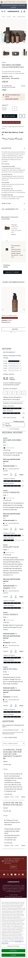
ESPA (14, 16)
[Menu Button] (1, 11)
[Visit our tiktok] (19, 874)
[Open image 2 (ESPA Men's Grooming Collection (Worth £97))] (15, 52)
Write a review (6, 78)
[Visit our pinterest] (23, 874)
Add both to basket (12, 272)
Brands (9, 16)
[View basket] (24, 11)
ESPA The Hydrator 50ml (9, 315)
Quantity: (5, 105)
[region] (13, 928)
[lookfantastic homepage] (13, 11)
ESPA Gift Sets (21, 16)
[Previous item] (3, 309)
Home (3, 16)
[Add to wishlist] (22, 116)
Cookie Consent (13, 895)
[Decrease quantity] (4, 108)
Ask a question (15, 78)
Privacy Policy (18, 941)
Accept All (13, 955)
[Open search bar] (4, 11)
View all (23, 85)
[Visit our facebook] (4, 874)
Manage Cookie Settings (13, 946)
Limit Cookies (13, 950)
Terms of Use (5, 943)
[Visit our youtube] (15, 874)
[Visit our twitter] (8, 874)
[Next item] (24, 309)
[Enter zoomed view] (24, 41)
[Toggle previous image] (1, 31)
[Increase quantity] (14, 108)
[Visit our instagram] (11, 874)
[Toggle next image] (25, 31)
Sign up (13, 867)
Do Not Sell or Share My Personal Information (13, 897)
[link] (21, 11)
